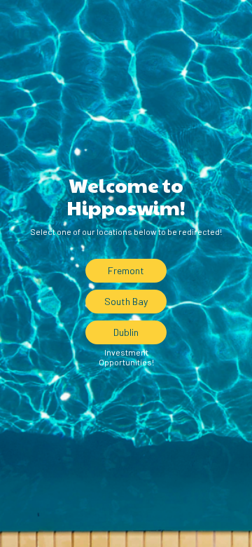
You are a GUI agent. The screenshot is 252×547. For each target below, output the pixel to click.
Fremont (126, 270)
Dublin (126, 332)
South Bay (126, 301)
